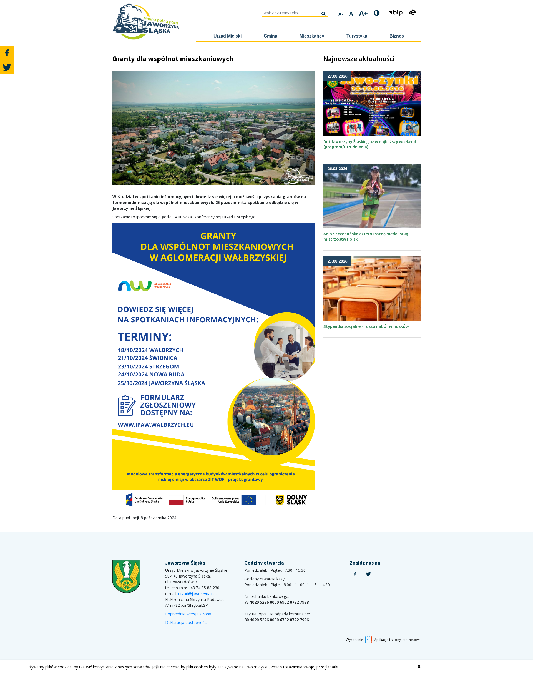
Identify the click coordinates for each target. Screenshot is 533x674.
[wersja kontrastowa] (376, 13)
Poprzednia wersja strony (188, 613)
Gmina (270, 36)
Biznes (396, 36)
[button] (396, 12)
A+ (363, 13)
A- (340, 14)
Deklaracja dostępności (186, 622)
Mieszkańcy (312, 36)
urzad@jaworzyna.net (197, 593)
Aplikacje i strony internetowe (397, 639)
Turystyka (356, 36)
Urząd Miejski (227, 36)
